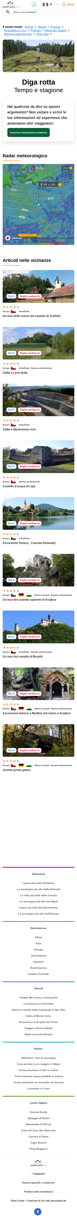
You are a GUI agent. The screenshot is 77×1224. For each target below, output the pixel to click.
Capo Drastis (38, 1142)
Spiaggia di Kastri (38, 1118)
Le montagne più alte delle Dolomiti (38, 889)
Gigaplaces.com (11, 4)
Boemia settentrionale (41, 368)
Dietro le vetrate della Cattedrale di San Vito (38, 1009)
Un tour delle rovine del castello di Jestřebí (31, 316)
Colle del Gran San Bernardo (38, 1130)
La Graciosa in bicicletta (38, 1003)
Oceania (38, 961)
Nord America (38, 967)
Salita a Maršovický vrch (19, 429)
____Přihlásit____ (34, 4)
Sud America (38, 955)
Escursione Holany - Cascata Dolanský (29, 542)
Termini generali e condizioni (38, 1182)
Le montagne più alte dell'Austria (38, 913)
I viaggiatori (38, 1173)
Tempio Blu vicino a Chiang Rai (38, 997)
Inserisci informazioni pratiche (28, 132)
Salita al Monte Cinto (38, 1015)
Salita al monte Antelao (39, 1034)
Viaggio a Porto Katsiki (38, 1028)
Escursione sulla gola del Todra (38, 1022)
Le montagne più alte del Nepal (39, 901)
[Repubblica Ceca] (15, 311)
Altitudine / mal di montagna (38, 1057)
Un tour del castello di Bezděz (23, 656)
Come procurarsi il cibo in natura (38, 1070)
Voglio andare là (30, 296)
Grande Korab (38, 1112)
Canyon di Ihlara (38, 1136)
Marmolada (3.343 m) (38, 1124)
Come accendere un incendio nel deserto (38, 1082)
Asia (38, 943)
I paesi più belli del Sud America (38, 907)
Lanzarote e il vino (38, 1088)
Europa (6, 311)
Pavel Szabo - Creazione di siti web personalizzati (38, 1200)
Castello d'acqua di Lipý (19, 486)
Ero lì (11, 296)
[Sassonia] (31, 595)
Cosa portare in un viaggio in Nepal (38, 1064)
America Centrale (38, 974)
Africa (38, 937)
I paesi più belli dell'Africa (38, 883)
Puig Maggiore (38, 1148)
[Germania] (23, 595)
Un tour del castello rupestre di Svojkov (29, 599)
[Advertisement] (38, 819)
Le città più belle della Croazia (38, 895)
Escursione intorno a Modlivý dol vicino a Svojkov (37, 713)
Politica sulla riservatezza (38, 1191)
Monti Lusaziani (42, 595)
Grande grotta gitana (17, 769)
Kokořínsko (24, 311)
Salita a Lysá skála (15, 372)
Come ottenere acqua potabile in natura (38, 1076)
